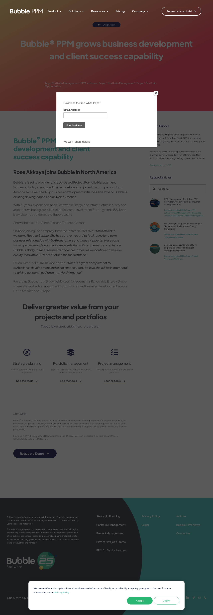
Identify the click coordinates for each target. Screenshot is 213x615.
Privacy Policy (62, 592)
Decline (167, 600)
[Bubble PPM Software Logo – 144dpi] (26, 10)
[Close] (155, 93)
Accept (140, 600)
